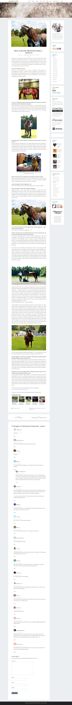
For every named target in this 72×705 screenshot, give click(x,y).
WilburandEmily (19, 440)
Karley (17, 560)
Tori (17, 548)
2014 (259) (55, 73)
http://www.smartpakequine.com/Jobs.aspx (20, 389)
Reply (15, 436)
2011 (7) (54, 79)
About (29, 1)
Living (33, 1)
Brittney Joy (18, 644)
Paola (17, 451)
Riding (37, 1)
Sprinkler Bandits (56, 191)
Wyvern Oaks (55, 195)
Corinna (17, 618)
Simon (47, 1)
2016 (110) (55, 69)
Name (13, 677)
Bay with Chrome (56, 179)
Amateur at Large (56, 177)
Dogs (50, 1)
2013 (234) (55, 75)
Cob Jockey (55, 184)
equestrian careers (34, 408)
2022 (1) (54, 58)
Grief (41, 1)
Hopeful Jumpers (56, 188)
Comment (14, 661)
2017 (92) (55, 67)
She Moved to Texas (13, 1)
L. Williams (18, 429)
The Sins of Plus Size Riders (59, 166)
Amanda (17, 486)
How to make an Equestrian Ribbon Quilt (59, 150)
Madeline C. (18, 583)
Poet (44, 1)
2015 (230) (55, 71)
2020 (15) (55, 61)
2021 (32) (55, 60)
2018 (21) (55, 65)
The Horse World (55, 1)
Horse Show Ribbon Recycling (59, 161)
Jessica (17, 607)
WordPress (38, 702)
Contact (61, 1)
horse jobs (40, 408)
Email (13, 682)
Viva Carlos (55, 193)
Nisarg (45, 702)
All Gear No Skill (19, 538)
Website (13, 687)
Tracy (17, 516)
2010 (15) (55, 81)
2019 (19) (55, 63)
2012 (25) (55, 77)
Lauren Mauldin (21, 471)
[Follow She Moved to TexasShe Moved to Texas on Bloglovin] (56, 93)
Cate (17, 595)
